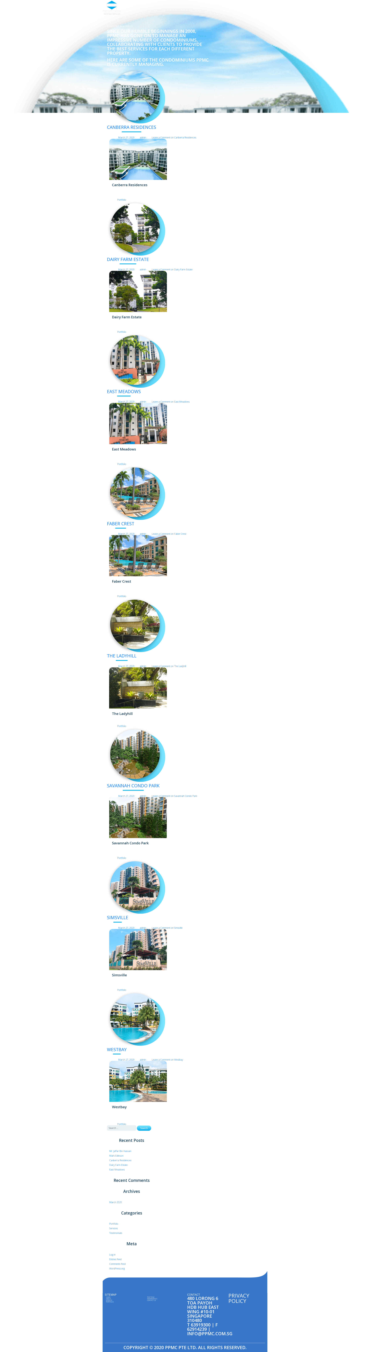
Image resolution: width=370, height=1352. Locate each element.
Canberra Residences (131, 127)
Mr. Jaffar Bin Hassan (120, 1151)
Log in (112, 1254)
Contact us (262, 8)
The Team (236, 8)
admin (143, 137)
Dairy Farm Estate (128, 259)
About (206, 8)
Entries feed (115, 1259)
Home (198, 8)
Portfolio (226, 8)
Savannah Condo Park (133, 786)
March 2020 (115, 1202)
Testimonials (249, 8)
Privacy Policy (238, 1298)
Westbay (117, 1049)
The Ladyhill (121, 656)
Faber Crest (120, 524)
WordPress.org (117, 1268)
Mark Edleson (116, 1155)
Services (215, 8)
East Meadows (124, 391)
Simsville (117, 917)
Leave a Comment (174, 137)
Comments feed (117, 1263)
